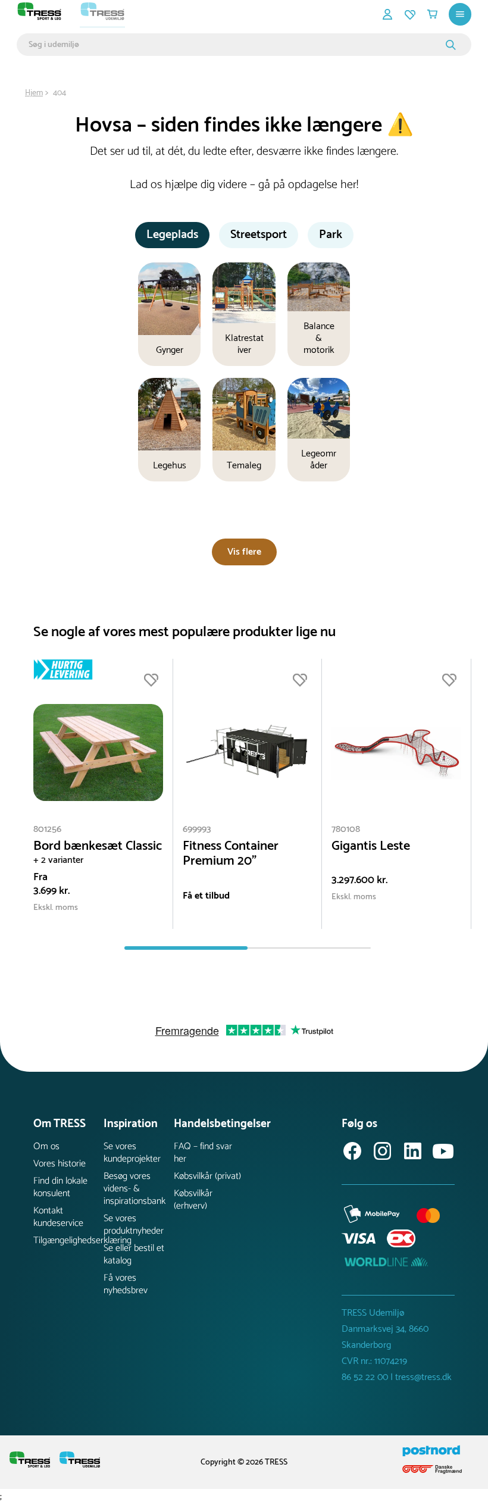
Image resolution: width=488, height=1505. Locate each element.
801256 (47, 829)
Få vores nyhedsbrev (126, 1284)
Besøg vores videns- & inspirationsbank (134, 1188)
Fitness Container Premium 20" (231, 854)
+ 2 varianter (58, 860)
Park (330, 235)
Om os (46, 1146)
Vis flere (244, 552)
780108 (345, 829)
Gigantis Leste (370, 846)
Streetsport (258, 235)
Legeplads (172, 235)
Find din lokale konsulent (60, 1187)
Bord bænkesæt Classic (97, 846)
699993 (197, 829)
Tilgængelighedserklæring (68, 1240)
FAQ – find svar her (203, 1152)
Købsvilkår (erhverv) (193, 1199)
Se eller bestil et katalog (134, 1254)
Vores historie (59, 1163)
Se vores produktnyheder (134, 1224)
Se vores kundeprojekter (132, 1152)
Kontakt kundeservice (58, 1216)
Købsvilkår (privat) (207, 1176)
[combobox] (235, 44)
